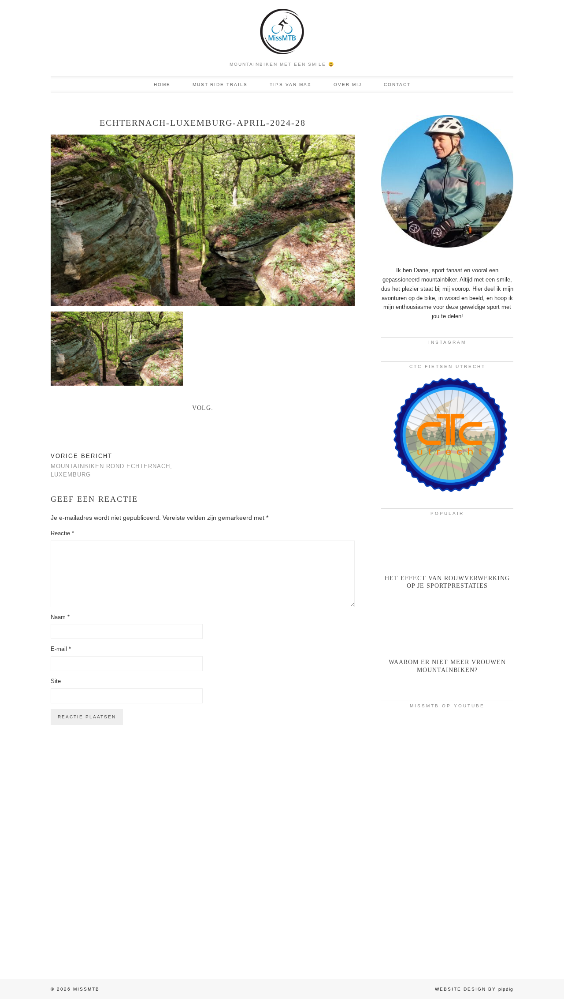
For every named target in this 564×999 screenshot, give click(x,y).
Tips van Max (291, 84)
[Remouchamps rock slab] (447, 914)
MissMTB (86, 989)
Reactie (62, 533)
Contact (397, 84)
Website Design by (474, 989)
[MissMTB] (282, 28)
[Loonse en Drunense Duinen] (447, 833)
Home (162, 84)
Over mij (348, 84)
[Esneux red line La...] (447, 752)
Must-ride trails (220, 84)
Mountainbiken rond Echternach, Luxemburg (111, 465)
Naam (60, 617)
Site (56, 681)
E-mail (61, 649)
